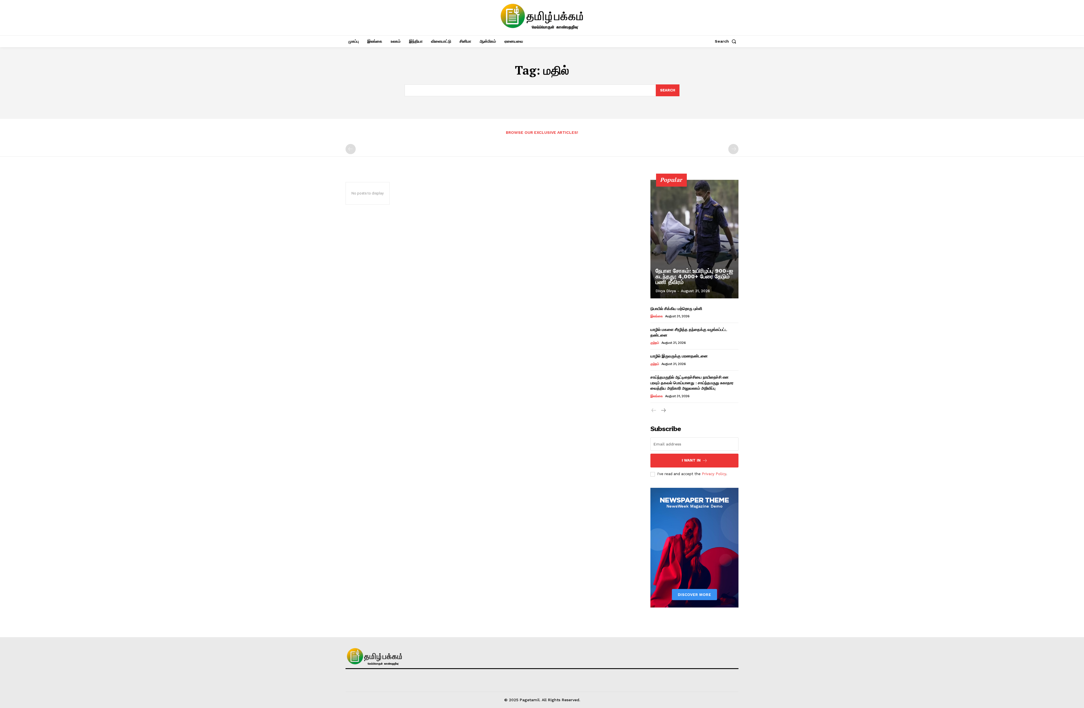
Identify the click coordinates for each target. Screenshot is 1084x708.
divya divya (665, 291)
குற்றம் (654, 343)
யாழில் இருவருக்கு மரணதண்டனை (679, 356)
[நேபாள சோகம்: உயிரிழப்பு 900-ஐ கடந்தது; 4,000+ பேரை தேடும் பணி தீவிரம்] (694, 239)
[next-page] (662, 410)
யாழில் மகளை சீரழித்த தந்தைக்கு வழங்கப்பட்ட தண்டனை (688, 332)
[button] (726, 41)
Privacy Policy (714, 474)
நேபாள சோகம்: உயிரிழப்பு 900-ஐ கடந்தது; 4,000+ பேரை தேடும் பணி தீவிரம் (694, 276)
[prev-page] (351, 149)
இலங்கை (656, 316)
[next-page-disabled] (733, 149)
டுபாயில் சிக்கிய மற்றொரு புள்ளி (676, 308)
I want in (691, 460)
